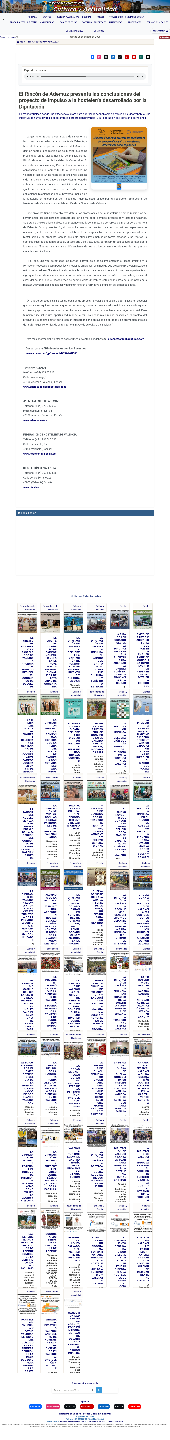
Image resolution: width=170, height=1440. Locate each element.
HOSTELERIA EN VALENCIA (133, 1426)
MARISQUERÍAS (119, 1425)
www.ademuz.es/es (35, 420)
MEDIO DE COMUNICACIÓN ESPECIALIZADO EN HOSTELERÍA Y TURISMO (63, 1425)
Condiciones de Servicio (96, 1421)
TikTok (120, 1406)
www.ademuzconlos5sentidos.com (44, 386)
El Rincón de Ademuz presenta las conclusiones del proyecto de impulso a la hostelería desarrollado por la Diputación (83, 100)
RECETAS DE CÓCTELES (55, 1426)
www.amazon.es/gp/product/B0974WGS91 (52, 353)
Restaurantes (144, 1034)
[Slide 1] (119, 186)
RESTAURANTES (92, 1425)
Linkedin (105, 1406)
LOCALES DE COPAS (128, 1425)
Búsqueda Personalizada (85, 1383)
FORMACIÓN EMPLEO (82, 1426)
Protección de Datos (115, 1421)
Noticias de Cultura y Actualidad (43, 42)
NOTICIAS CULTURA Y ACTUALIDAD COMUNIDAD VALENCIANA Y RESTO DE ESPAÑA (23, 1425)
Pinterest (87, 1406)
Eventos (123, 606)
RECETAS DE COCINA (42, 1426)
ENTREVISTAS (65, 1426)
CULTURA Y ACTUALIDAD (161, 1425)
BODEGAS (136, 1425)
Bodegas (77, 777)
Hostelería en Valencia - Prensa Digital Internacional (85, 1413)
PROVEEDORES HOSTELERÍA (146, 1425)
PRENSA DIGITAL (121, 1426)
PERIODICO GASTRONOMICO (96, 1426)
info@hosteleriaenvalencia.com (72, 1421)
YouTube (136, 1406)
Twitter (71, 1406)
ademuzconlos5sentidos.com (126, 339)
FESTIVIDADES (73, 1426)
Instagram (53, 1406)
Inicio (22, 42)
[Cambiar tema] (4, 19)
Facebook (35, 1406)
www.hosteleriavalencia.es (39, 453)
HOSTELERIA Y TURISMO (110, 1426)
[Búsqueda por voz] (92, 1390)
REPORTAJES (33, 1426)
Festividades (52, 777)
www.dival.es (31, 487)
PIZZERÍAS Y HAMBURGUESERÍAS (105, 1425)
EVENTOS (85, 1425)
